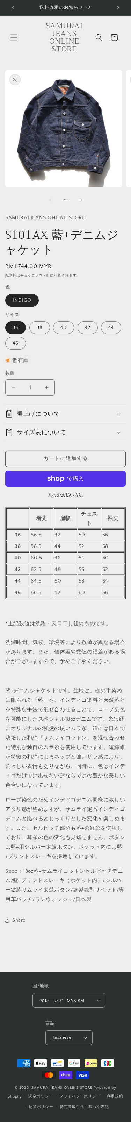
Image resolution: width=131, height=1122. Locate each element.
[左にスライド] (50, 200)
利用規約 (115, 1096)
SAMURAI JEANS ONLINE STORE (62, 1088)
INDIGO (22, 300)
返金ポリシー (40, 1096)
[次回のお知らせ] (118, 7)
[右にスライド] (81, 200)
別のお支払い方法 (65, 495)
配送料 (10, 276)
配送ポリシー (41, 1107)
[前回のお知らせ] (13, 7)
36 (16, 327)
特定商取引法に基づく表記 (84, 1107)
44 (111, 327)
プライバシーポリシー (79, 1096)
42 (87, 327)
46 (16, 343)
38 (40, 327)
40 (63, 327)
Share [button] (19, 920)
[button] (14, 37)
